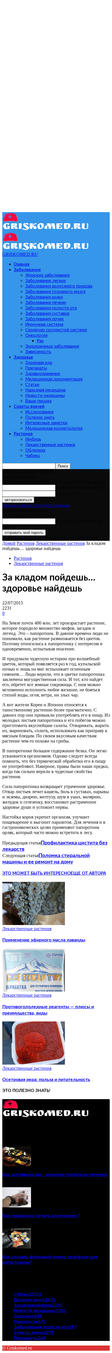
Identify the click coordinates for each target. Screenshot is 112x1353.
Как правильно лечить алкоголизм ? (41, 1215)
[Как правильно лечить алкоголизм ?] (16, 1205)
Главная (22, 264)
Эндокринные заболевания (52, 346)
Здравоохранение (42, 374)
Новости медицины (45, 395)
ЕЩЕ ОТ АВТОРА (88, 873)
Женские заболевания (47, 275)
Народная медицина (45, 390)
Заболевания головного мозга (55, 292)
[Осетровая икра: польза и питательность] (33, 1063)
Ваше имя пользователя (78, 487)
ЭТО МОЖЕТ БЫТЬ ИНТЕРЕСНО (36, 873)
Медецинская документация (53, 379)
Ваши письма (38, 401)
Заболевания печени (45, 302)
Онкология (36, 335)
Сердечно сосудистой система (56, 330)
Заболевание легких (45, 281)
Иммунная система (44, 324)
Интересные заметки (46, 423)
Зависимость (38, 352)
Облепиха (35, 450)
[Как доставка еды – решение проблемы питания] (16, 1164)
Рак (40, 341)
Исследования (39, 412)
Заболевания (27, 270)
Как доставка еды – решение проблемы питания (54, 1174)
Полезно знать (40, 417)
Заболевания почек (44, 319)
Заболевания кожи (44, 297)
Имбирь (33, 439)
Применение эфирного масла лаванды (43, 940)
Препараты (36, 368)
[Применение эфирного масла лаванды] (33, 923)
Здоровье (23, 357)
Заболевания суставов (47, 313)
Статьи (32, 385)
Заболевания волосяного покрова (58, 286)
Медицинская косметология (53, 428)
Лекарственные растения (50, 445)
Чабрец (32, 456)
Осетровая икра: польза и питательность (46, 1079)
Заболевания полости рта (51, 308)
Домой (9, 543)
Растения (23, 434)
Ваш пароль (67, 493)
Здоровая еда (38, 363)
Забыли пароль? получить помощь (36, 505)
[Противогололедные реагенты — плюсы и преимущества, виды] (33, 989)
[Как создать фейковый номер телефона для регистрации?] (16, 1246)
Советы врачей (29, 406)
